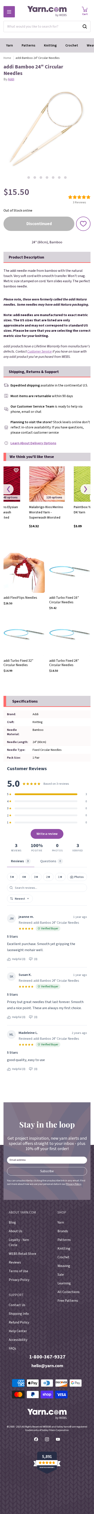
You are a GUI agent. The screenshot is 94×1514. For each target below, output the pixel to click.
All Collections (68, 1292)
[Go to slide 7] (65, 177)
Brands (62, 1231)
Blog (12, 1222)
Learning (64, 1283)
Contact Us (17, 1305)
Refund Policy (19, 1322)
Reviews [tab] (20, 861)
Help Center (18, 1331)
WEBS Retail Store (22, 1253)
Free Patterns (67, 1300)
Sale (60, 1274)
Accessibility (18, 1339)
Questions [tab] (50, 861)
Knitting (50, 45)
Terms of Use (18, 1271)
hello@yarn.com (47, 1366)
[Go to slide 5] (53, 177)
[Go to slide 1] (28, 177)
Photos (79, 877)
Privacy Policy (73, 1184)
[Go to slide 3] (41, 177)
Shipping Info (19, 1313)
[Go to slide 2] (34, 177)
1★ (60, 877)
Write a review (47, 833)
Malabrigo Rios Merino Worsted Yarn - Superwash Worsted (46, 512)
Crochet (71, 45)
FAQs (12, 1348)
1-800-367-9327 (47, 1357)
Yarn (9, 45)
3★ (36, 877)
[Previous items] (8, 489)
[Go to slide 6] (59, 177)
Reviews (15, 1262)
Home (7, 58)
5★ (12, 877)
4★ (24, 877)
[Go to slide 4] (47, 177)
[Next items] (85, 489)
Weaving (63, 1266)
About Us (15, 1231)
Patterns (28, 45)
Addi (11, 79)
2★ (48, 877)
